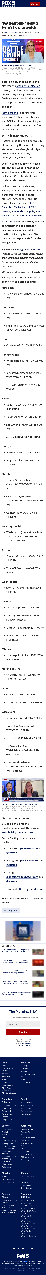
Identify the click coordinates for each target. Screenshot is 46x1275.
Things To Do (7, 1119)
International (7, 1076)
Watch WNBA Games (26, 1232)
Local (4, 1066)
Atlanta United (26, 1111)
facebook (18, 1248)
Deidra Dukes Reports (7, 1152)
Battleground (34, 32)
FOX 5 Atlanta (20, 207)
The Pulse (5, 1132)
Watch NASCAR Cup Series (28, 1212)
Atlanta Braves (26, 1102)
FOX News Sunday (9, 1093)
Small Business (27, 1188)
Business (24, 1182)
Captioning (25, 1160)
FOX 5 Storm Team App (28, 1075)
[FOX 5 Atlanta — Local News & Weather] (9, 4)
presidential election (28, 85)
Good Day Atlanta (7, 1100)
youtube (14, 1248)
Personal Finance (27, 1176)
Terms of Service (24, 1045)
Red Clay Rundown (9, 1135)
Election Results (8, 1182)
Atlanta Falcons (27, 1105)
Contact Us (25, 1140)
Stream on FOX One (26, 1195)
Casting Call (6, 1108)
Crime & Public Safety (7, 1070)
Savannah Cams (27, 1071)
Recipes (5, 1117)
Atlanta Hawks (26, 1108)
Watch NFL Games (28, 1200)
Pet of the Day (7, 1114)
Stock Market (26, 1185)
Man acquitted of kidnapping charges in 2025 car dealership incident (16, 950)
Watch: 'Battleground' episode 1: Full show (19, 66)
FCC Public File (26, 1154)
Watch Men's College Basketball (28, 1222)
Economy (24, 1179)
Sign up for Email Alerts (27, 1144)
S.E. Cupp (7, 221)
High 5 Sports (26, 1114)
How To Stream (27, 1129)
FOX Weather (26, 1082)
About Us (26, 1125)
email (32, 1248)
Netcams (24, 1069)
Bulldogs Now (7, 1143)
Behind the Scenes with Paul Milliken (9, 1147)
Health (4, 1082)
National (5, 1074)
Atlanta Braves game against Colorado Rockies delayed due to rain (16, 993)
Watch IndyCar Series (26, 1217)
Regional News (6, 1195)
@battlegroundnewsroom (22, 876)
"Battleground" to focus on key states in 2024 (20, 804)
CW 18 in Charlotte (31, 215)
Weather (25, 1062)
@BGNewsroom (29, 848)
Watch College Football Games (27, 1204)
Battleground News (31, 889)
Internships (25, 1151)
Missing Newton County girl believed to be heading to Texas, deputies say (15, 982)
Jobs (22, 1148)
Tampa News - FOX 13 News (9, 1201)
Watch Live (35, 4)
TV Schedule (6, 1167)
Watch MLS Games (28, 1236)
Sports (24, 1099)
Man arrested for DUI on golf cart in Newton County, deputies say (15, 972)
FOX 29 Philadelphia (22, 211)
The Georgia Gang (9, 1140)
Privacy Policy (25, 1043)
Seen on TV (25, 1132)
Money (24, 1173)
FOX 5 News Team (28, 1138)
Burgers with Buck (9, 1105)
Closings (24, 1066)
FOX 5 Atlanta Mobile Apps (7, 1089)
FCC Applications (27, 1157)
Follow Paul (6, 1111)
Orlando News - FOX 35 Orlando (8, 1206)
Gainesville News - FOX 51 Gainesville (9, 1211)
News (5, 1062)
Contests (24, 1135)
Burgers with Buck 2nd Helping (9, 1157)
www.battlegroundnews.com (18, 832)
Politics (4, 1079)
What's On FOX (7, 1164)
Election (6, 1173)
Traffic (23, 1079)
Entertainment (7, 1085)
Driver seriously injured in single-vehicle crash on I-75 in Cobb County (15, 961)
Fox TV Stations (24, 32)
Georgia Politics (8, 1179)
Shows (5, 1125)
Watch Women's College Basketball (28, 1227)
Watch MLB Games (28, 1208)
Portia (4, 1138)
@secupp (11, 852)
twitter (23, 1248)
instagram (27, 1248)
